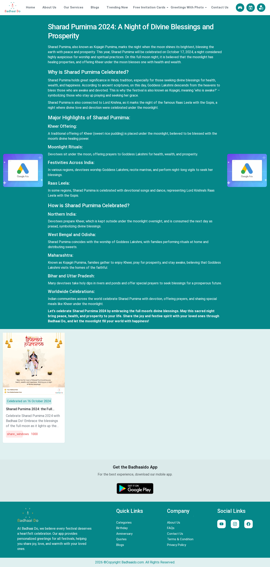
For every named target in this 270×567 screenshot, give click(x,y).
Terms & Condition (180, 539)
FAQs (170, 528)
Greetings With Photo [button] (187, 7)
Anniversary (124, 534)
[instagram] (235, 524)
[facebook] (248, 524)
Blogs (95, 7)
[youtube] (221, 524)
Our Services (73, 7)
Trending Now (117, 7)
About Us (49, 7)
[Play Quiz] (240, 7)
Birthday (122, 528)
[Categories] (250, 7)
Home (30, 7)
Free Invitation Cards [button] (149, 7)
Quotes (121, 539)
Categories (124, 522)
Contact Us (219, 7)
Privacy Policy (176, 545)
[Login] (261, 7)
